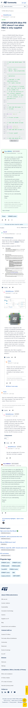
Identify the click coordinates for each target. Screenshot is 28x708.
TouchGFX (4, 569)
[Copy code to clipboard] (24, 62)
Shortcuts (3, 662)
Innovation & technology (7, 610)
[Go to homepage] (4, 590)
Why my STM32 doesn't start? (8, 542)
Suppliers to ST (5, 618)
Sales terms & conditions (18, 700)
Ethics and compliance (6, 673)
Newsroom (4, 646)
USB (13, 572)
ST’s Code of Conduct (6, 681)
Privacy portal (13, 702)
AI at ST (3, 653)
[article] (14, 260)
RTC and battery (4, 553)
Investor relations (5, 603)
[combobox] (14, 6)
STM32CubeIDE (16, 565)
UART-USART (16, 575)
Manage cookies (22, 702)
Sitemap (3, 665)
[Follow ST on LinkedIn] (5, 692)
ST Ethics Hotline (5, 677)
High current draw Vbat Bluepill (8, 531)
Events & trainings (5, 650)
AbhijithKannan (7, 15)
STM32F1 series (12, 216)
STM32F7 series (5, 572)
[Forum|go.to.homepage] (10, 2)
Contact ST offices (5, 634)
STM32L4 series (14, 569)
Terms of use (7, 700)
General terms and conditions (8, 626)
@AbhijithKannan (9, 237)
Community (4, 642)
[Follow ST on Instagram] (8, 692)
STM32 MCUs (3, 544)
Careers (3, 614)
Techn (9, 361)
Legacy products (5, 575)
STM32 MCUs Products (7, 10)
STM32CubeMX (5, 565)
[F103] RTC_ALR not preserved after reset (11, 536)
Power (3, 216)
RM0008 (17, 241)
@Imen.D (8, 297)
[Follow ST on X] (2, 693)
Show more (13, 140)
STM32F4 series (16, 562)
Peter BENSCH (8, 151)
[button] (1, 3)
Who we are (4, 599)
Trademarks (5, 702)
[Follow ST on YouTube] (15, 692)
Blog (2, 622)
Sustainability (4, 607)
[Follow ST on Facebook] (11, 692)
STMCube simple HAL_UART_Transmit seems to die (13, 547)
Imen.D (5, 231)
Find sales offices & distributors (9, 638)
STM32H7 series (5, 562)
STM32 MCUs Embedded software (7, 549)
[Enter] (2, 6)
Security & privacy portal (7, 685)
